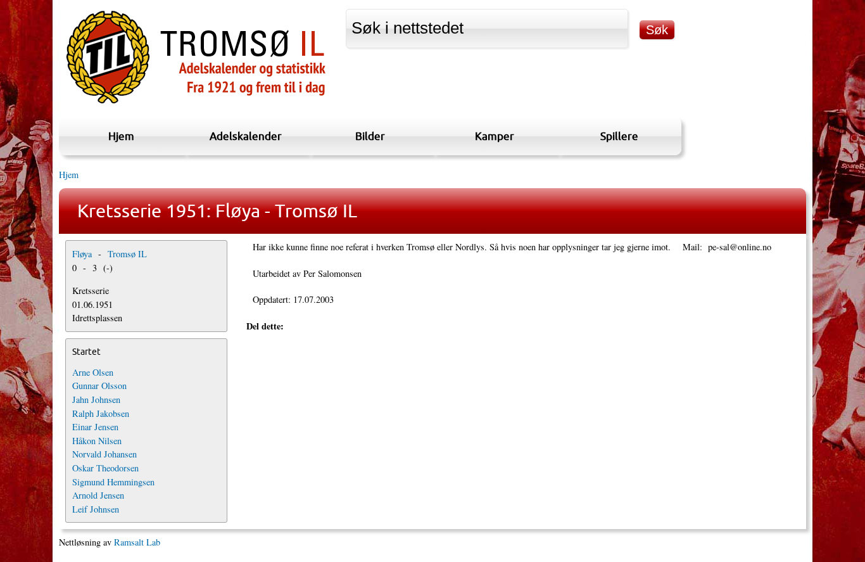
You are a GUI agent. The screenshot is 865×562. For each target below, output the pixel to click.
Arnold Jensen (98, 495)
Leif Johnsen (95, 509)
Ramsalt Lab (137, 542)
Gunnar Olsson (99, 386)
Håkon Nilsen (97, 441)
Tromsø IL (127, 254)
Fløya (82, 254)
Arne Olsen (92, 372)
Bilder (370, 136)
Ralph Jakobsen (100, 413)
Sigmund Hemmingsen (113, 482)
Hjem (121, 136)
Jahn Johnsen (96, 399)
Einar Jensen (95, 427)
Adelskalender (246, 136)
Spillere (619, 136)
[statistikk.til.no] (196, 104)
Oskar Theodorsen (105, 468)
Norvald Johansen (104, 454)
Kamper (494, 136)
